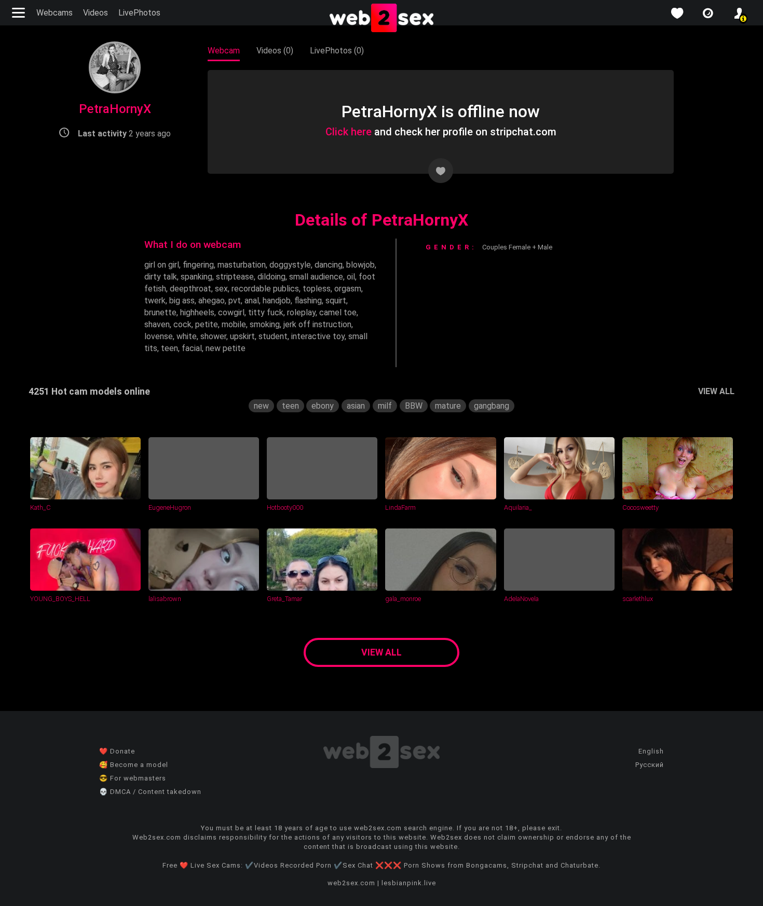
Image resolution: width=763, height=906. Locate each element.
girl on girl (161, 265)
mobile (234, 324)
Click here (348, 132)
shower (213, 336)
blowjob (360, 265)
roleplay (301, 312)
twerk (155, 300)
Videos (95, 13)
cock (182, 324)
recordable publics (265, 289)
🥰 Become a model (133, 765)
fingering (198, 265)
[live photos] (708, 13)
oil (351, 277)
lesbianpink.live (409, 883)
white (186, 336)
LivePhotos (139, 13)
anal (251, 300)
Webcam (224, 50)
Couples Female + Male (517, 247)
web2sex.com (351, 883)
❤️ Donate (117, 751)
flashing (308, 300)
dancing (329, 265)
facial (192, 348)
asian (356, 406)
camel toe (338, 312)
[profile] (739, 13)
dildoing (271, 277)
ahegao (211, 300)
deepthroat (190, 289)
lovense (158, 336)
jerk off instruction (317, 324)
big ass (182, 300)
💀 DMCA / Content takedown (150, 792)
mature (448, 406)
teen (169, 348)
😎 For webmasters (132, 778)
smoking (265, 324)
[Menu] (19, 13)
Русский (649, 765)
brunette (160, 312)
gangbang (491, 406)
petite (206, 324)
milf (385, 406)
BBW (414, 406)
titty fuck (265, 312)
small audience (316, 277)
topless (317, 289)
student (273, 336)
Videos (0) (274, 50)
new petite (226, 348)
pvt (234, 300)
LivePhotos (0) (337, 50)
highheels (197, 312)
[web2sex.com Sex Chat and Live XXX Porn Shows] (381, 19)
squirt (335, 300)
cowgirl (231, 312)
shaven (157, 324)
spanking (196, 277)
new (261, 406)
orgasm (347, 289)
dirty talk (160, 277)
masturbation (241, 265)
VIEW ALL (716, 391)
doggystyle (290, 265)
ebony (322, 406)
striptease (235, 277)
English (651, 751)
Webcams (54, 13)
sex (221, 289)
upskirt (242, 336)
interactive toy (318, 336)
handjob (277, 300)
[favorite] (676, 13)
